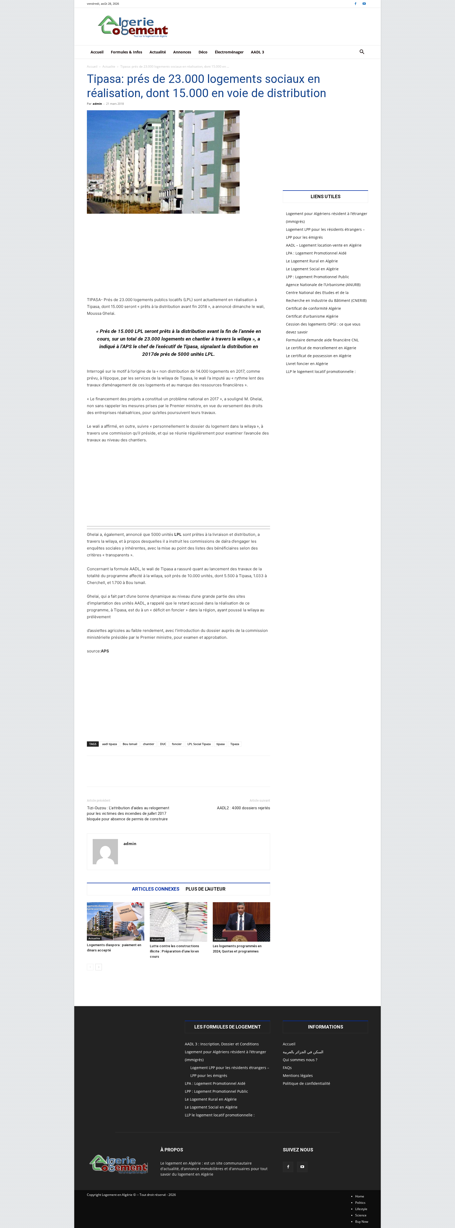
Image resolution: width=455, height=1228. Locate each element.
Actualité (158, 51)
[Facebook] (355, 3)
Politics (360, 1202)
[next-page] (98, 967)
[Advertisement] (178, 257)
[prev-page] (90, 967)
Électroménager (229, 51)
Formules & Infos (126, 51)
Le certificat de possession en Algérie (318, 355)
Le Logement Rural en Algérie (312, 260)
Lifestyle (361, 1209)
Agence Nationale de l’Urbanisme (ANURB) (323, 284)
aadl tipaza (109, 744)
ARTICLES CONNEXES (155, 889)
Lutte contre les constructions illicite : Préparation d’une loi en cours (174, 951)
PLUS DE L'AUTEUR (205, 889)
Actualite (108, 66)
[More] (249, 776)
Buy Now (361, 1221)
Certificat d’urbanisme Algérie (312, 316)
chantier (148, 744)
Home (359, 1196)
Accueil (97, 51)
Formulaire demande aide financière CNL (322, 339)
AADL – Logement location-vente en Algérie (324, 245)
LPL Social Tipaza (199, 744)
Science (361, 1215)
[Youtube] (364, 3)
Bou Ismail (130, 744)
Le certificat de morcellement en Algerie (321, 347)
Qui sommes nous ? (300, 1059)
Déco (203, 51)
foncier (177, 744)
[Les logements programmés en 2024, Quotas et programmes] (241, 922)
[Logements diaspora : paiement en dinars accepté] (115, 921)
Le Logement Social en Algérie (312, 268)
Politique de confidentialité (306, 1083)
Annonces (182, 51)
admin (97, 104)
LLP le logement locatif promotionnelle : (321, 371)
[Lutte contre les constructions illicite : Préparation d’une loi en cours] (178, 922)
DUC (163, 744)
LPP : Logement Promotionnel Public (317, 276)
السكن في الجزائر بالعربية (303, 1051)
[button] (361, 52)
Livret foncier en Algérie (307, 363)
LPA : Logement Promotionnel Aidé (316, 253)
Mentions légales (298, 1075)
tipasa (220, 744)
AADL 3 (257, 51)
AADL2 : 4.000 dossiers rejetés (243, 808)
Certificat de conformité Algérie (313, 308)
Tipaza (234, 744)
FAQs (287, 1067)
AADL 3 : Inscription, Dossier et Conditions (222, 1043)
